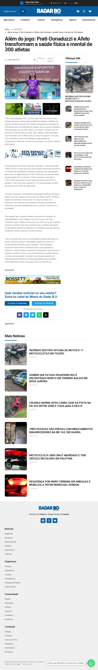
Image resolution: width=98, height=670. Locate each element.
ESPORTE (18, 29)
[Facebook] (78, 11)
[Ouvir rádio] (22, 3)
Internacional (88, 20)
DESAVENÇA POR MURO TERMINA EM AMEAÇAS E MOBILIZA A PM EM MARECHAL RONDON (59, 483)
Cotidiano (25, 20)
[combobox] (10, 11)
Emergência (57, 20)
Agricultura (9, 20)
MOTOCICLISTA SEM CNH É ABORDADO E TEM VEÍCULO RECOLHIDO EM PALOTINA (57, 457)
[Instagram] (84, 11)
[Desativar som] (65, 3)
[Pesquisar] (23, 11)
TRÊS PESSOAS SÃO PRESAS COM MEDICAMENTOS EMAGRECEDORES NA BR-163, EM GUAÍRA (83, 141)
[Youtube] (90, 11)
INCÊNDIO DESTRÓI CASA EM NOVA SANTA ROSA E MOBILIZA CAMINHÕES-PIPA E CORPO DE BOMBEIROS (83, 185)
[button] (19, 315)
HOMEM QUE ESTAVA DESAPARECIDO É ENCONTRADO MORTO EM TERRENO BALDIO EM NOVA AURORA (83, 111)
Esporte (72, 20)
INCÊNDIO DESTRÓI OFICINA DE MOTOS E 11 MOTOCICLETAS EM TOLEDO (78, 98)
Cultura (41, 20)
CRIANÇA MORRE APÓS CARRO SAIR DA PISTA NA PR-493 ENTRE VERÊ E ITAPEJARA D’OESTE (60, 404)
